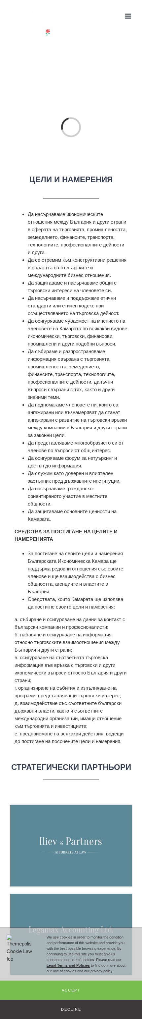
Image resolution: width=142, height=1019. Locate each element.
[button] (71, 990)
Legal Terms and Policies (68, 965)
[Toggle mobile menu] (128, 16)
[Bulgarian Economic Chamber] (71, 809)
